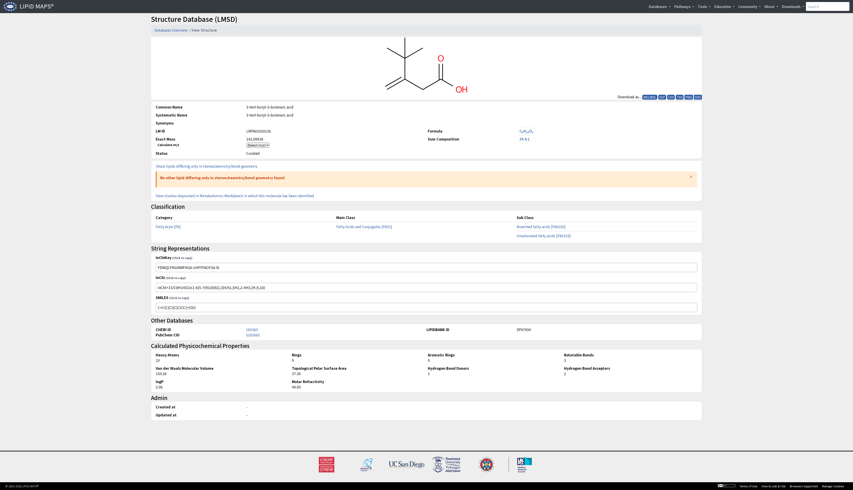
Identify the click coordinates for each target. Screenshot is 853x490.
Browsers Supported (804, 486)
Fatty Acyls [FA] (168, 226)
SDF (662, 97)
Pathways (683, 6)
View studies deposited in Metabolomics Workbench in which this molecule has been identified (235, 195)
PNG (689, 97)
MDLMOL (649, 97)
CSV (671, 97)
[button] (691, 176)
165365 (252, 329)
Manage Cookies (833, 486)
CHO (526, 131)
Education (723, 6)
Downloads (791, 6)
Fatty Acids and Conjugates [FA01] (364, 226)
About (769, 6)
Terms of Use (748, 486)
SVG (698, 97)
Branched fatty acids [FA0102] (541, 226)
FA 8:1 (525, 139)
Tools (703, 6)
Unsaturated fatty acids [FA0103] (544, 235)
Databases (658, 6)
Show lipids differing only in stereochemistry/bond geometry (206, 166)
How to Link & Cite (774, 486)
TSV (679, 97)
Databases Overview (172, 30)
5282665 (253, 334)
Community (748, 6)
